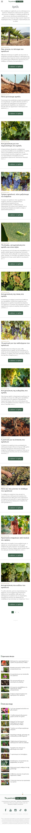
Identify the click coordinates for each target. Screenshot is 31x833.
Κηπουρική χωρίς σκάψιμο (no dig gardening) (19, 768)
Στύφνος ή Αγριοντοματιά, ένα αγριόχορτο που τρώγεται (18, 694)
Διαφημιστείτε (13, 813)
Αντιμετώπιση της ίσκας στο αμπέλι (12, 295)
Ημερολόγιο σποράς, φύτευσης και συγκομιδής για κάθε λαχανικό (19, 735)
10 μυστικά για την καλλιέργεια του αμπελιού (15, 344)
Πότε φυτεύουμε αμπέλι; (11, 97)
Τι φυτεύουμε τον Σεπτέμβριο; (18, 754)
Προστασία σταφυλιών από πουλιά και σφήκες (15, 539)
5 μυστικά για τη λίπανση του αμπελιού (13, 441)
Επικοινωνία (25, 813)
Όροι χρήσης (19, 813)
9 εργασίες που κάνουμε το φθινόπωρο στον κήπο (17, 748)
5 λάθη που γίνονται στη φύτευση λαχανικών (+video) (19, 774)
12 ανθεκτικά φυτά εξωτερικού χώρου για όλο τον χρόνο (18, 715)
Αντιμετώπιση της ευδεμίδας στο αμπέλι (14, 392)
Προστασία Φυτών (5, 142)
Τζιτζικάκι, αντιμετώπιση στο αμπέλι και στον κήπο (13, 246)
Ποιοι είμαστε (5, 813)
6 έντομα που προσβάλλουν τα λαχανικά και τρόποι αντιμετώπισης (18, 689)
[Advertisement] (15, 636)
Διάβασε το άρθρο (15, 66)
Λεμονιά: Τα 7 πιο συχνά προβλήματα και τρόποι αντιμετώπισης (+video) (17, 723)
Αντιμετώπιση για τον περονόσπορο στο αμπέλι (11, 145)
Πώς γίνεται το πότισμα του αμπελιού (12, 50)
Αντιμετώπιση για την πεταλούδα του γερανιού (19, 674)
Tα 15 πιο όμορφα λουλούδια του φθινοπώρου (19, 709)
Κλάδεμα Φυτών (5, 487)
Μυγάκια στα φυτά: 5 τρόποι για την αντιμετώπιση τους (20, 668)
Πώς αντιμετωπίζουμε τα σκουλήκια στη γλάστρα (17, 681)
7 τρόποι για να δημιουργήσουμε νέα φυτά (19, 729)
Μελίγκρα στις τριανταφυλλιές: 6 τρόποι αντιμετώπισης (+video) (19, 661)
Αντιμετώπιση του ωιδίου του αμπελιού (13, 586)
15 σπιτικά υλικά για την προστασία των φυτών (20, 781)
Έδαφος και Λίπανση (5, 438)
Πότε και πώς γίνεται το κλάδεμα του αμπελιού (14, 490)
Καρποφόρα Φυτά (5, 47)
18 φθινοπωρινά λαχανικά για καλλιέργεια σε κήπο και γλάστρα (19, 742)
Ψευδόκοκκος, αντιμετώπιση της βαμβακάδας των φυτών (19, 761)
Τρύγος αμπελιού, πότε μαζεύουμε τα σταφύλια (15, 195)
